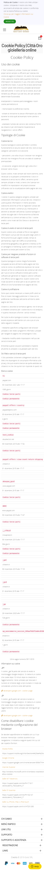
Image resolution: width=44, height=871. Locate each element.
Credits (14, 857)
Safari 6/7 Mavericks (9, 778)
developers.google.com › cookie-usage (18, 691)
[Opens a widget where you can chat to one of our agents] (35, 867)
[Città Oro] (21, 29)
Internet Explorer (8, 767)
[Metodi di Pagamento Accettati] (22, 863)
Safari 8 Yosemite (8, 790)
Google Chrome (8, 758)
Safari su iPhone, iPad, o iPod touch (15, 802)
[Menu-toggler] (4, 30)
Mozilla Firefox (7, 749)
